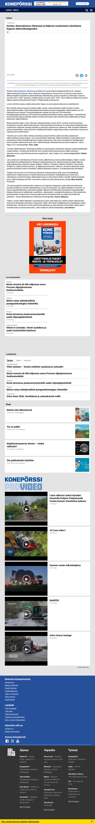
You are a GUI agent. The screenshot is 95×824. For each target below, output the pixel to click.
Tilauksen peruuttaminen (15, 717)
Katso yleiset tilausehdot (15, 720)
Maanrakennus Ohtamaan (24, 91)
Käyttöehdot (10, 700)
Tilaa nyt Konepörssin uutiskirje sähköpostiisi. (20, 821)
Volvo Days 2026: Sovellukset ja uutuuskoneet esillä (33, 396)
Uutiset (9, 10)
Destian (10, 91)
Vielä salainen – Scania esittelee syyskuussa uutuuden (35, 366)
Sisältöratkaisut (11, 691)
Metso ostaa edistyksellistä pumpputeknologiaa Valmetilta (37, 389)
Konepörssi (9, 682)
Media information (12, 732)
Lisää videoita (83, 667)
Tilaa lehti (9, 711)
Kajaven (24, 93)
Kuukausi (27, 360)
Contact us (9, 729)
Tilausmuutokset (11, 714)
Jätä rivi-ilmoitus (11, 694)
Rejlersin (41, 91)
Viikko (18, 360)
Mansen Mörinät (11, 685)
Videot (15, 10)
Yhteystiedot (10, 697)
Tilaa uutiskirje (10, 708)
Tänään (10, 360)
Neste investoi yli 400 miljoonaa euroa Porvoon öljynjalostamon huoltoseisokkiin (39, 375)
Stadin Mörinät (11, 688)
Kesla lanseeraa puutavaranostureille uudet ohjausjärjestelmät (39, 382)
